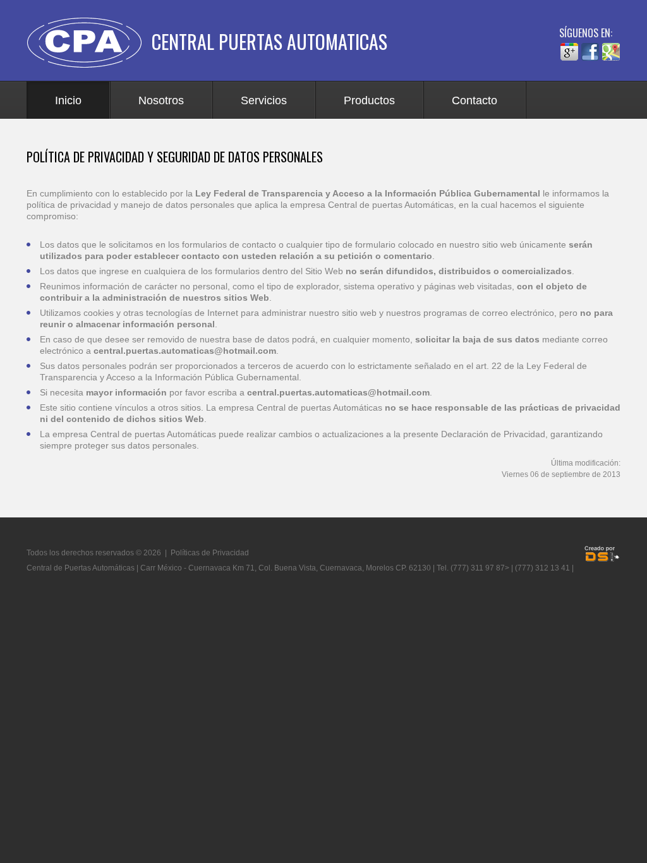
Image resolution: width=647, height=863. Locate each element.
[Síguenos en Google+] (569, 48)
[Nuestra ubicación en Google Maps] (611, 48)
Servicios (264, 100)
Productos (369, 100)
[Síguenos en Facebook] (590, 48)
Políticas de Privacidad (210, 552)
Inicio (68, 100)
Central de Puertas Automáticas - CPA (89, 43)
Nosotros (161, 100)
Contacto (474, 100)
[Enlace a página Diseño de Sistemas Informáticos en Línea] (602, 554)
